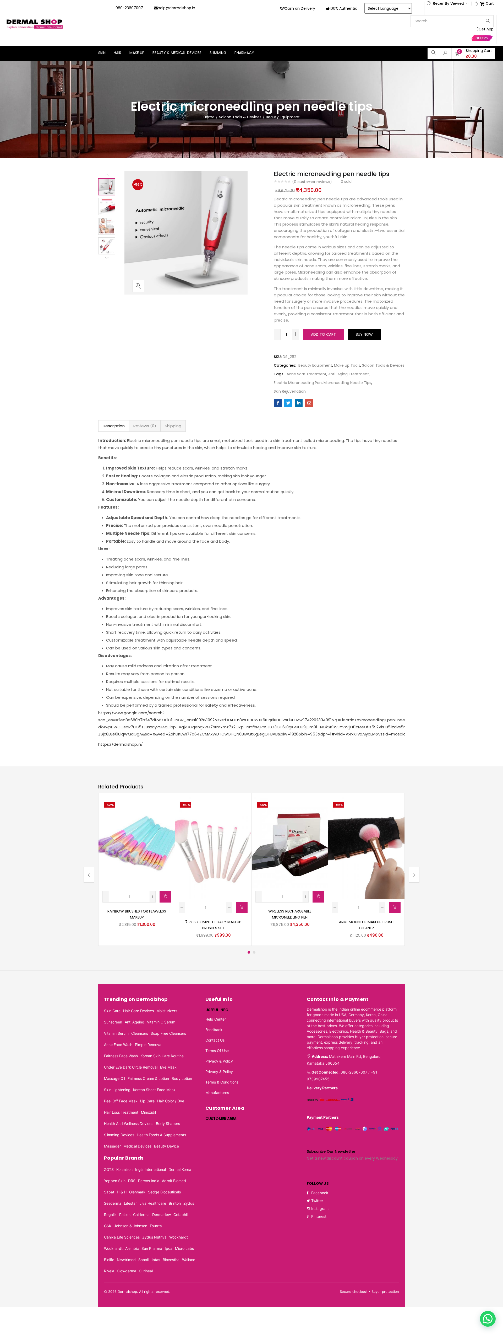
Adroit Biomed (174, 1180)
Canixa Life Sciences (122, 1237)
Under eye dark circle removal (130, 1067)
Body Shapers (168, 1123)
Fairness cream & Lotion (148, 1078)
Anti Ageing (134, 1022)
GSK (107, 1226)
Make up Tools (347, 365)
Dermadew (161, 1214)
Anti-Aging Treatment (348, 374)
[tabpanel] (137, 869)
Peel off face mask (121, 1101)
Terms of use (217, 1050)
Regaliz (110, 1214)
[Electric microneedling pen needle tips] (278, 403)
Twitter (317, 1200)
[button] (473, 53)
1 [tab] (249, 952)
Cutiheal (146, 1271)
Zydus (188, 1203)
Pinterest (318, 1216)
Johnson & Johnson (130, 1226)
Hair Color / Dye (170, 1101)
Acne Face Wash (118, 1044)
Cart (490, 4)
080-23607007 (129, 7)
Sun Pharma (151, 1248)
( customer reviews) (312, 182)
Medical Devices (137, 1146)
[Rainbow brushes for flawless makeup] (137, 842)
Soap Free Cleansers (168, 1033)
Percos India (148, 1180)
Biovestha (171, 1259)
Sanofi (143, 1259)
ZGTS (109, 1169)
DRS (131, 1180)
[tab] (113, 426)
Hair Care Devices (138, 1010)
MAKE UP (136, 52)
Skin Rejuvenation (290, 391)
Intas (156, 1259)
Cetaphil (180, 1214)
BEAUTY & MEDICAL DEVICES (176, 52)
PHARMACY (244, 52)
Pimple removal (148, 1044)
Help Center (215, 1019)
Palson (124, 1214)
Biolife (109, 1259)
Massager (112, 1146)
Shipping (173, 426)
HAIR (117, 52)
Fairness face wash (121, 1056)
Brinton (175, 1203)
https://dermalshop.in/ (120, 744)
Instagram (320, 1208)
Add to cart (323, 334)
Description (114, 426)
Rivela (109, 1271)
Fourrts (156, 1226)
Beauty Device (166, 1146)
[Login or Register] (445, 52)
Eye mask (168, 1067)
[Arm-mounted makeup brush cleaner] (366, 848)
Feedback (213, 1029)
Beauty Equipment (283, 117)
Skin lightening (117, 1089)
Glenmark (137, 1192)
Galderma (141, 1214)
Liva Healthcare (152, 1203)
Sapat (109, 1192)
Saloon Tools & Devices (240, 117)
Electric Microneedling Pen (298, 382)
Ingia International (150, 1169)
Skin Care (112, 1010)
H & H (122, 1192)
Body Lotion (182, 1078)
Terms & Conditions (221, 1082)
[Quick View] (165, 807)
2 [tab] (254, 952)
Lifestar (130, 1203)
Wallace (188, 1259)
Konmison (124, 1169)
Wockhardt (178, 1237)
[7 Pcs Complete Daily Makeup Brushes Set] (213, 848)
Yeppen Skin (114, 1180)
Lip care (147, 1101)
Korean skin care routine (162, 1056)
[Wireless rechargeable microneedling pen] (290, 842)
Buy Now (364, 334)
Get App (486, 29)
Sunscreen (113, 1022)
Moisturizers (166, 1010)
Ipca (168, 1248)
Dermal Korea (179, 1169)
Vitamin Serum (116, 1033)
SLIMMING (218, 52)
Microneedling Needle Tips (347, 382)
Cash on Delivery (300, 8)
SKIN (102, 52)
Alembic (132, 1248)
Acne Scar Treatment (306, 374)
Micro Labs (184, 1248)
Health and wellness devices (128, 1123)
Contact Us (215, 1040)
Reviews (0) (144, 426)
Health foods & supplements (161, 1135)
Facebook (319, 1193)
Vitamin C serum (161, 1022)
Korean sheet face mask (154, 1089)
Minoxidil (148, 1112)
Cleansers (139, 1033)
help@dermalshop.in (176, 7)
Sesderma (112, 1203)
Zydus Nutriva (154, 1237)
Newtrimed (126, 1259)
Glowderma (126, 1271)
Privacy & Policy (219, 1061)
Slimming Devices (119, 1135)
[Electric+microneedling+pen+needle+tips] (288, 403)
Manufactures (217, 1092)
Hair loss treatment (121, 1112)
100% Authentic (343, 8)
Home (209, 117)
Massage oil (114, 1078)
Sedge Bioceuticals (164, 1192)
